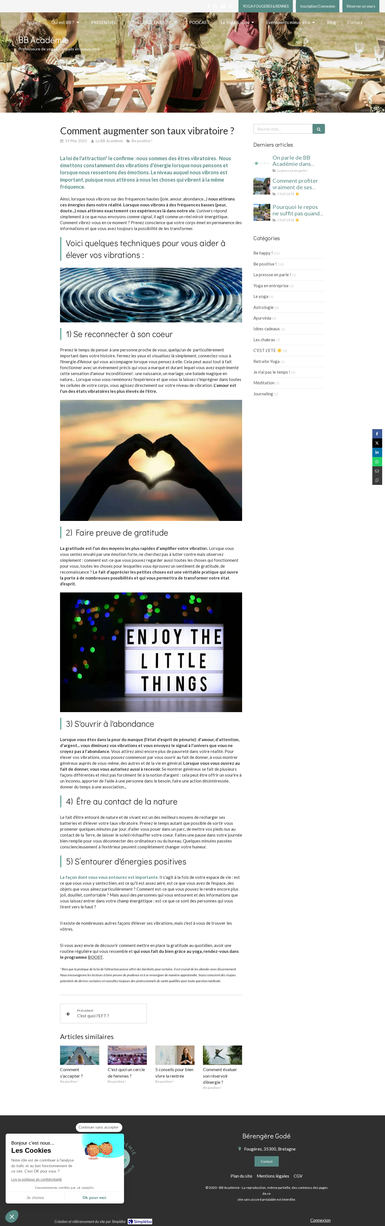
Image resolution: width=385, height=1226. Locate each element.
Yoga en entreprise (271, 285)
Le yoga (260, 296)
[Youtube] (223, 7)
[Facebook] (208, 7)
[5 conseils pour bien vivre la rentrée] (174, 1055)
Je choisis (35, 1197)
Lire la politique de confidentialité (36, 1180)
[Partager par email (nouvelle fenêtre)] (377, 471)
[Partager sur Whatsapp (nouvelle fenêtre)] (377, 461)
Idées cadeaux (266, 328)
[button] (12, 1216)
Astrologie (263, 307)
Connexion (320, 1220)
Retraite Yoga (266, 361)
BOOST (95, 957)
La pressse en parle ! (272, 274)
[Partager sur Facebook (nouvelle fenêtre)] (377, 433)
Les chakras (264, 339)
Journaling (263, 393)
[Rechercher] (319, 129)
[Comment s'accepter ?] (79, 1055)
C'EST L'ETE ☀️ (267, 350)
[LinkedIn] (215, 7)
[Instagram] (231, 7)
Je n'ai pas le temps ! (271, 372)
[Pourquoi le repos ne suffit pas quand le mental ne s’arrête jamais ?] (261, 212)
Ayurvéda (262, 317)
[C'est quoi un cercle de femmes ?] (127, 1055)
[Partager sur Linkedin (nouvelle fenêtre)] (377, 452)
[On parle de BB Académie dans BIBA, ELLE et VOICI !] (261, 163)
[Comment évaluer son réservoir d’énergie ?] (222, 1055)
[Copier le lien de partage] (377, 480)
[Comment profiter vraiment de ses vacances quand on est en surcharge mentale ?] (261, 186)
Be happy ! (263, 252)
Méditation (264, 382)
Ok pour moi (94, 1197)
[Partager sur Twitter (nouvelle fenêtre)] (377, 443)
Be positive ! (265, 263)
